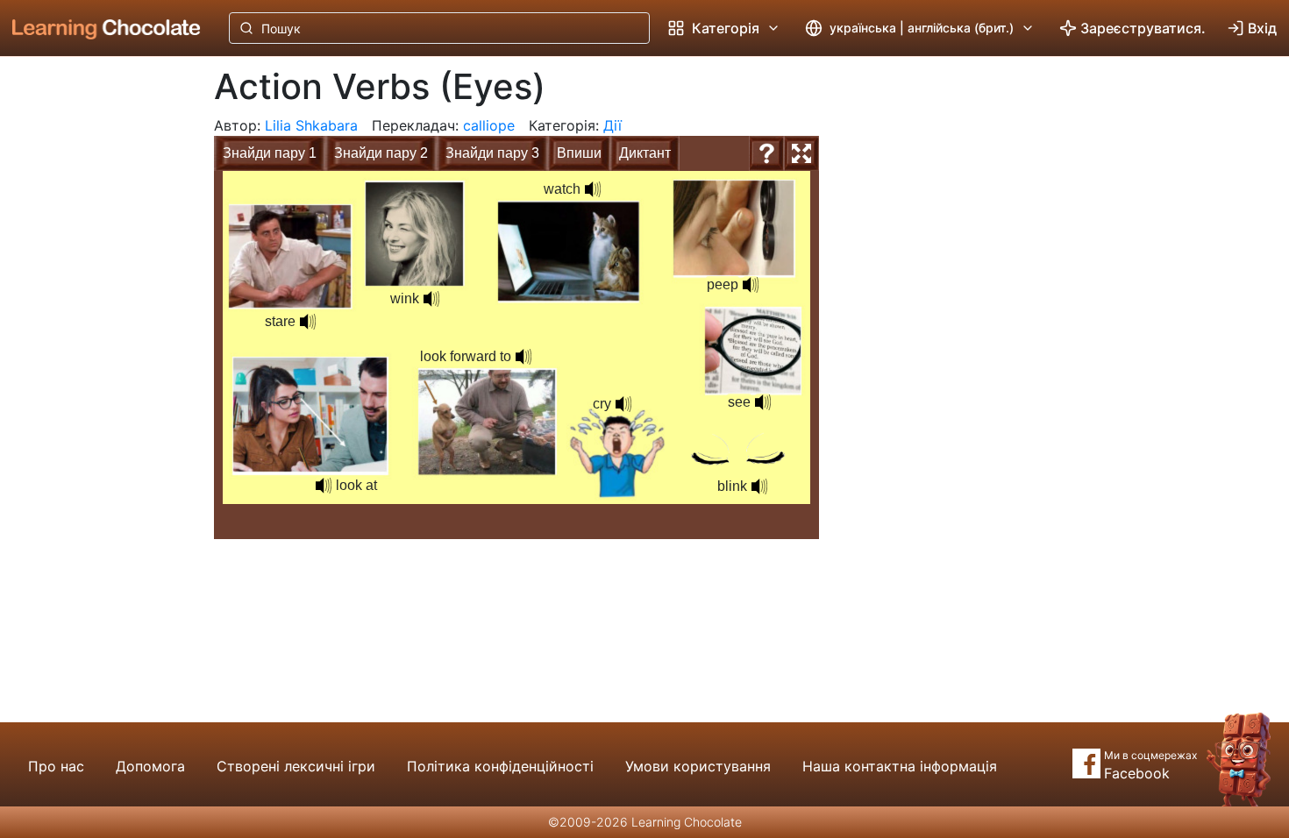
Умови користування (698, 766)
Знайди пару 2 (381, 153)
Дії (612, 125)
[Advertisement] (93, 346)
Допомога (150, 766)
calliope (489, 125)
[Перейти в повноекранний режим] (801, 153)
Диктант (645, 153)
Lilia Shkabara (311, 125)
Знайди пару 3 (492, 153)
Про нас (56, 766)
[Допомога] (766, 153)
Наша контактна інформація (899, 766)
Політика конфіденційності (500, 766)
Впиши (579, 153)
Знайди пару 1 (270, 153)
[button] (763, 402)
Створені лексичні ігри (296, 766)
